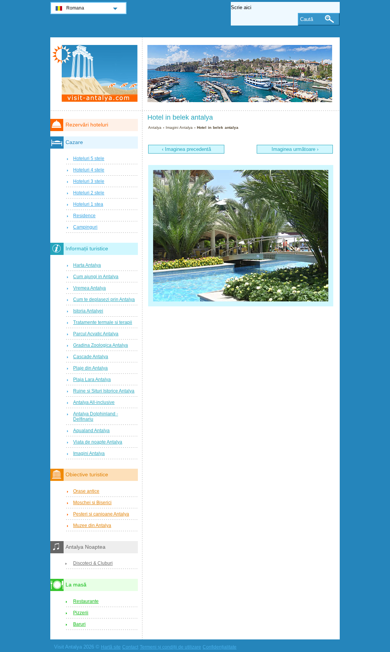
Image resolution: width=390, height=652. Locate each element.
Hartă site (111, 647)
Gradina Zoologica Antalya (100, 345)
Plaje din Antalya (90, 368)
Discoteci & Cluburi (93, 563)
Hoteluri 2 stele (88, 192)
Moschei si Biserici (92, 502)
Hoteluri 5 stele (88, 158)
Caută (306, 19)
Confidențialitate (220, 647)
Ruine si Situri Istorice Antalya (103, 391)
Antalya (154, 127)
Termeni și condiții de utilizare (170, 647)
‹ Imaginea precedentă (186, 149)
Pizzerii (80, 612)
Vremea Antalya (89, 288)
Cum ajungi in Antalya (95, 276)
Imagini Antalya (179, 127)
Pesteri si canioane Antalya (101, 514)
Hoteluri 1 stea (88, 204)
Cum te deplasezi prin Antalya (104, 299)
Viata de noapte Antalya (97, 442)
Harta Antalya (87, 265)
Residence (84, 215)
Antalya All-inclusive (94, 402)
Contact (130, 647)
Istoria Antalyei (88, 311)
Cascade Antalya (90, 356)
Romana (75, 8)
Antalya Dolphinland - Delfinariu (95, 416)
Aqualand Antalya (91, 430)
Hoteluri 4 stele (88, 170)
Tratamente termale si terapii (102, 322)
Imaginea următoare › (295, 149)
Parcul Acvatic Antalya (95, 333)
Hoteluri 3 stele (88, 181)
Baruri (79, 624)
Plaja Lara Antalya (92, 379)
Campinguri (85, 227)
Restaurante (86, 601)
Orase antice (86, 491)
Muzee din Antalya (92, 525)
